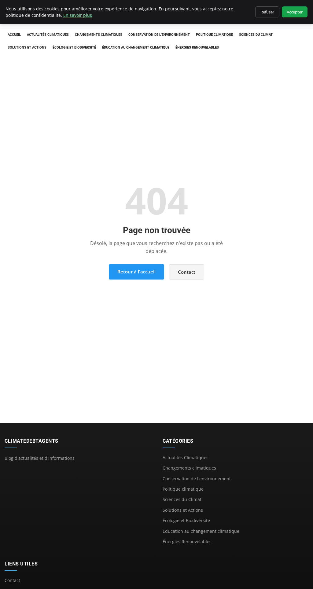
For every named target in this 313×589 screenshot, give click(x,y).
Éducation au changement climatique (135, 47)
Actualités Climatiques (48, 35)
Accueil (14, 35)
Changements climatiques (98, 35)
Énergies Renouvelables (197, 47)
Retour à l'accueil (136, 272)
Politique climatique (214, 35)
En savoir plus (77, 15)
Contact (186, 272)
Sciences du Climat (256, 35)
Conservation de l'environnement (159, 35)
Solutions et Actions (27, 47)
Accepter (295, 12)
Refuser (267, 12)
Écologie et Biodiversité (74, 47)
